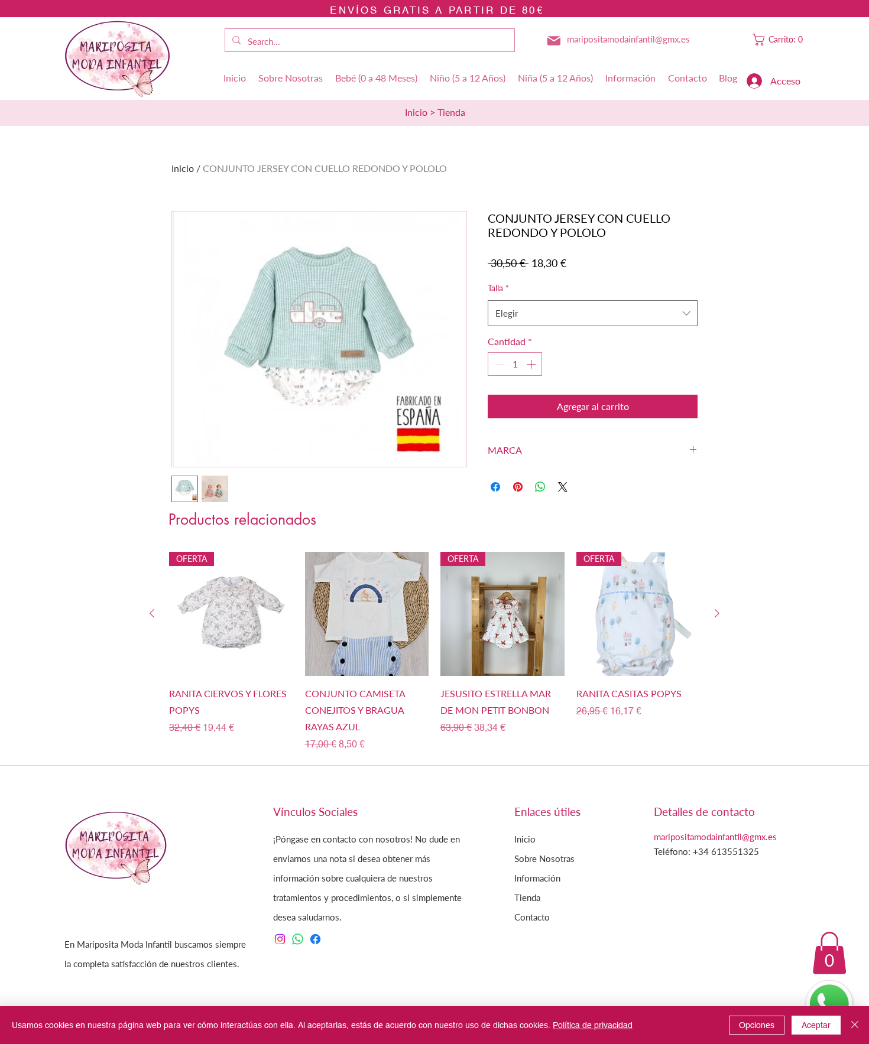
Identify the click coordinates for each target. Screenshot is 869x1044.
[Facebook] (315, 939)
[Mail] (553, 41)
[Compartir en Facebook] (495, 487)
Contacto (532, 917)
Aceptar (816, 1025)
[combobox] (593, 313)
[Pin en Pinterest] (518, 487)
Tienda (527, 897)
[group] (434, 651)
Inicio (182, 168)
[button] (781, 39)
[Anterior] (152, 613)
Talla (498, 288)
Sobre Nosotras (544, 858)
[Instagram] (280, 939)
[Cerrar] (855, 1025)
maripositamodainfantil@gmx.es (628, 39)
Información (537, 878)
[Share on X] (563, 487)
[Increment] (532, 364)
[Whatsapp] (297, 939)
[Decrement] (497, 364)
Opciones (756, 1025)
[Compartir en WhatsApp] (540, 487)
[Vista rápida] (367, 614)
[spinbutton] (515, 364)
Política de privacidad (593, 1025)
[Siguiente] (717, 613)
